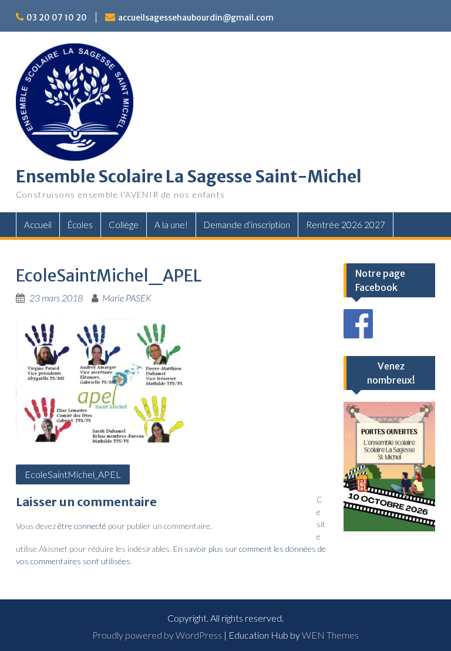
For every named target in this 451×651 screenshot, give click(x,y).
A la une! (171, 224)
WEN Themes (330, 634)
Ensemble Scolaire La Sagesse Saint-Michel (189, 176)
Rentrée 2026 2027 (345, 224)
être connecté (82, 526)
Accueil (38, 224)
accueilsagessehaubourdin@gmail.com (196, 17)
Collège (124, 224)
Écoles (80, 224)
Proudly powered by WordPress (157, 634)
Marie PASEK (127, 297)
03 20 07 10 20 (56, 17)
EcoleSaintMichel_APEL (73, 474)
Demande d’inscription (247, 224)
